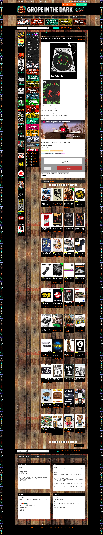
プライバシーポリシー (64, 527)
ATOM (72, 527)
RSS (69, 527)
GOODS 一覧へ (79, 445)
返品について (47, 527)
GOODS (46, 32)
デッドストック (75, 28)
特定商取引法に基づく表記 (55, 527)
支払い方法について (33, 527)
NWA (79, 28)
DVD (82, 28)
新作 (65, 27)
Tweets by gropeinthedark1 (31, 147)
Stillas (62, 27)
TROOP (68, 27)
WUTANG (75, 27)
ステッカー (80, 27)
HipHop (46, 34)
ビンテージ (63, 28)
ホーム (42, 32)
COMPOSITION (69, 28)
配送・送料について (40, 527)
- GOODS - (52, 181)
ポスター (71, 27)
